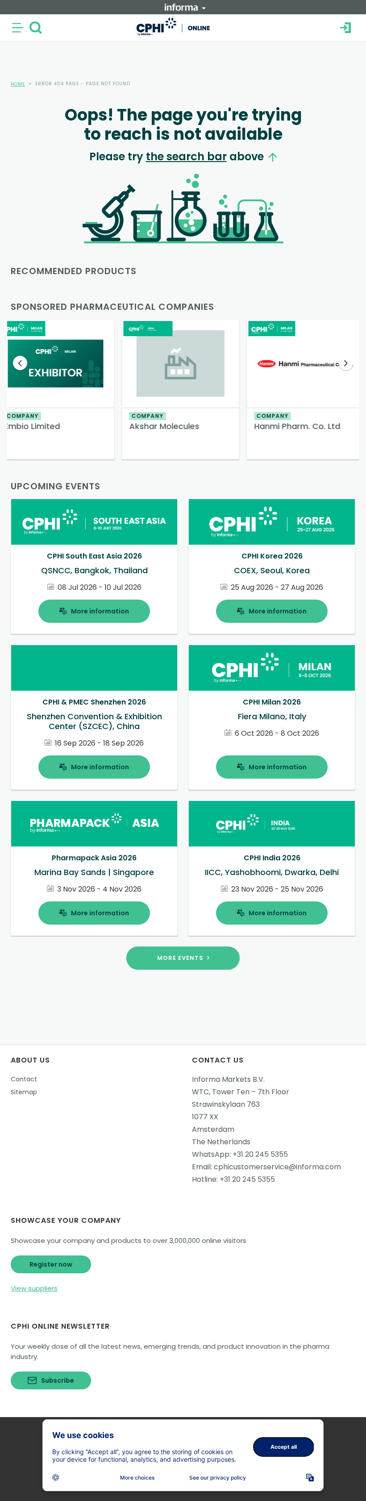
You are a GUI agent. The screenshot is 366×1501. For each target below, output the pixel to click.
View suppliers (34, 1288)
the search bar (186, 156)
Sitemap (24, 1092)
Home (18, 84)
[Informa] (185, 7)
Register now (50, 1264)
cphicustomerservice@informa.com (277, 1167)
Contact (24, 1079)
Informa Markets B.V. (228, 1079)
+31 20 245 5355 (260, 1154)
